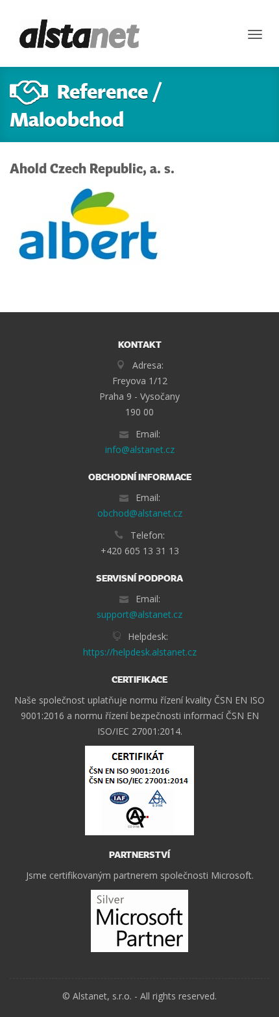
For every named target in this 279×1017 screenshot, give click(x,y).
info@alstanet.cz (140, 449)
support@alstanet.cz (139, 614)
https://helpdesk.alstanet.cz (140, 652)
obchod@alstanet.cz (139, 513)
